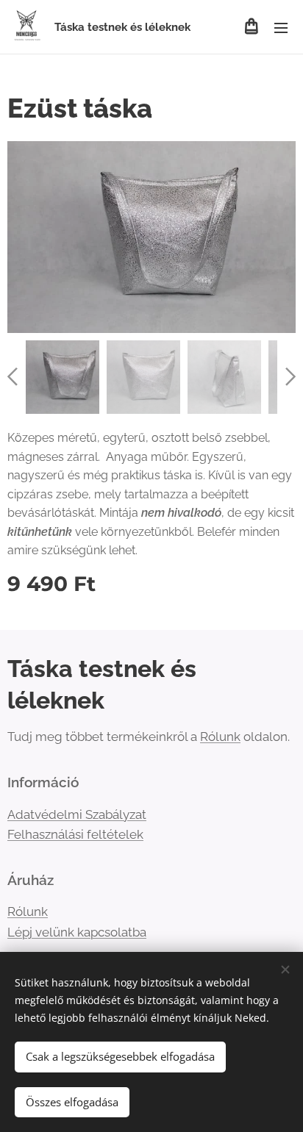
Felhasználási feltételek (75, 834)
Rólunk (220, 736)
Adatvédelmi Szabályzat (76, 814)
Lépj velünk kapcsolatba (76, 932)
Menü (281, 27)
